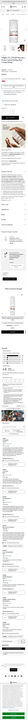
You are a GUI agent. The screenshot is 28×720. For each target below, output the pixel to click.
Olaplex (4, 55)
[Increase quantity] (12, 111)
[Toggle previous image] (1, 29)
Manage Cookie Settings (13, 710)
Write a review (5, 71)
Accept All (13, 717)
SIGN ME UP (13, 669)
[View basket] (25, 6)
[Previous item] (2, 314)
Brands (7, 14)
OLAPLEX (13, 14)
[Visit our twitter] (8, 676)
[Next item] (25, 314)
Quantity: (4, 108)
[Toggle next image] (26, 29)
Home (3, 14)
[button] (13, 66)
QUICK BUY (12, 332)
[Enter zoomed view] (24, 40)
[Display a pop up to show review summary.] (18, 325)
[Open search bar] (4, 6)
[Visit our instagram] (12, 676)
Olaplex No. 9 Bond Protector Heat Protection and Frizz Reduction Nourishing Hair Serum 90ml (12, 318)
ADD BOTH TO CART (10, 279)
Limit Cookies (13, 713)
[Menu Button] (1, 6)
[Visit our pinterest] (21, 676)
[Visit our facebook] (5, 676)
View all (23, 78)
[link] (23, 6)
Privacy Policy (5, 707)
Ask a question (13, 71)
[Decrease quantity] (4, 111)
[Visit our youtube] (15, 676)
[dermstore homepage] (13, 7)
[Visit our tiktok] (18, 676)
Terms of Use (12, 707)
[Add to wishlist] (23, 118)
